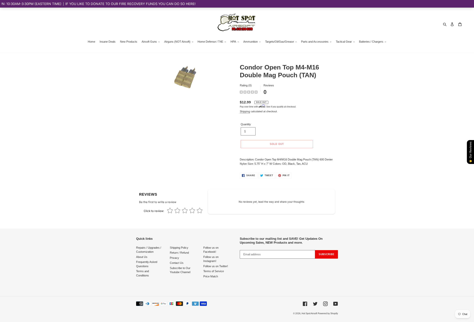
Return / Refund (179, 252)
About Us (141, 256)
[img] (249, 92)
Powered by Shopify (328, 313)
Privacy (174, 257)
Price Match (210, 276)
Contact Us (176, 262)
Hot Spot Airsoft (309, 313)
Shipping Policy (179, 247)
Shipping (245, 111)
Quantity (246, 124)
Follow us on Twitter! (215, 266)
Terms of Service (213, 271)
